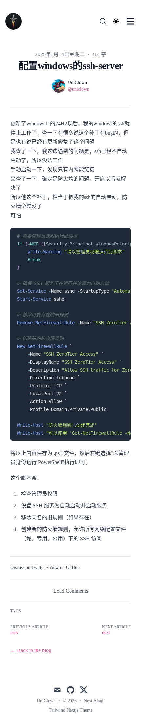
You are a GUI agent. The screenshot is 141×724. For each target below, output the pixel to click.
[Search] (103, 21)
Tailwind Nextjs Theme (70, 710)
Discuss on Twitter (27, 567)
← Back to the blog (30, 650)
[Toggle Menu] (130, 21)
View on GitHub (64, 567)
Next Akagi (94, 700)
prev (14, 632)
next (106, 632)
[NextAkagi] (15, 21)
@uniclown (78, 89)
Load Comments (70, 591)
